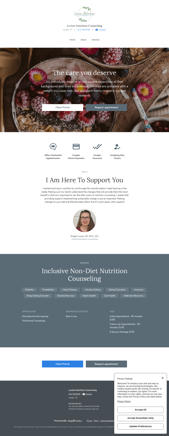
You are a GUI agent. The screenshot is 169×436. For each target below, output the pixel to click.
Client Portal (63, 107)
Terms (96, 421)
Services (95, 39)
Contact (102, 29)
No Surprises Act (75, 403)
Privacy (89, 421)
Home (72, 39)
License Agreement (107, 421)
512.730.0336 (83, 29)
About (83, 39)
